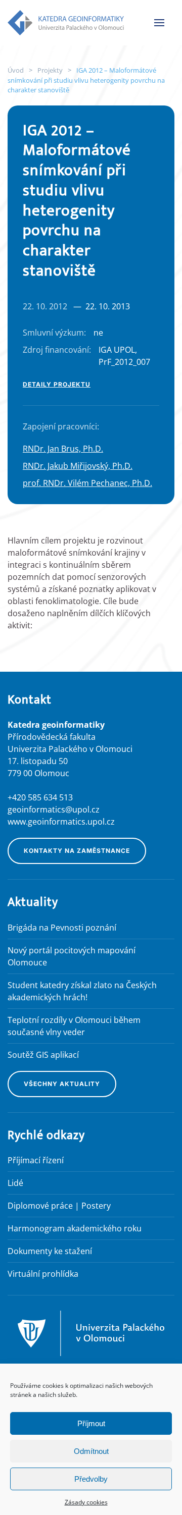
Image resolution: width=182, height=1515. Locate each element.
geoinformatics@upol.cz (54, 809)
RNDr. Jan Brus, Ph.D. (63, 448)
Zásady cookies (86, 1502)
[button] (159, 22)
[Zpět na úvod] (66, 22)
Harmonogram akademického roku (75, 1228)
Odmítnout (91, 1451)
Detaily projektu (56, 384)
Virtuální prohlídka (43, 1273)
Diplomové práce (40, 1205)
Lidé (15, 1182)
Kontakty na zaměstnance (77, 850)
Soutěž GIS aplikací (43, 1054)
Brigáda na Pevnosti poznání (62, 927)
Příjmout (91, 1423)
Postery (96, 1205)
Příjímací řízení (36, 1160)
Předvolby (91, 1479)
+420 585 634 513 (40, 797)
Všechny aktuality (62, 1084)
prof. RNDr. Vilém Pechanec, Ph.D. (87, 483)
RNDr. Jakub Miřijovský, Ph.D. (77, 465)
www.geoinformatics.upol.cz (61, 821)
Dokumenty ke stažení (50, 1251)
